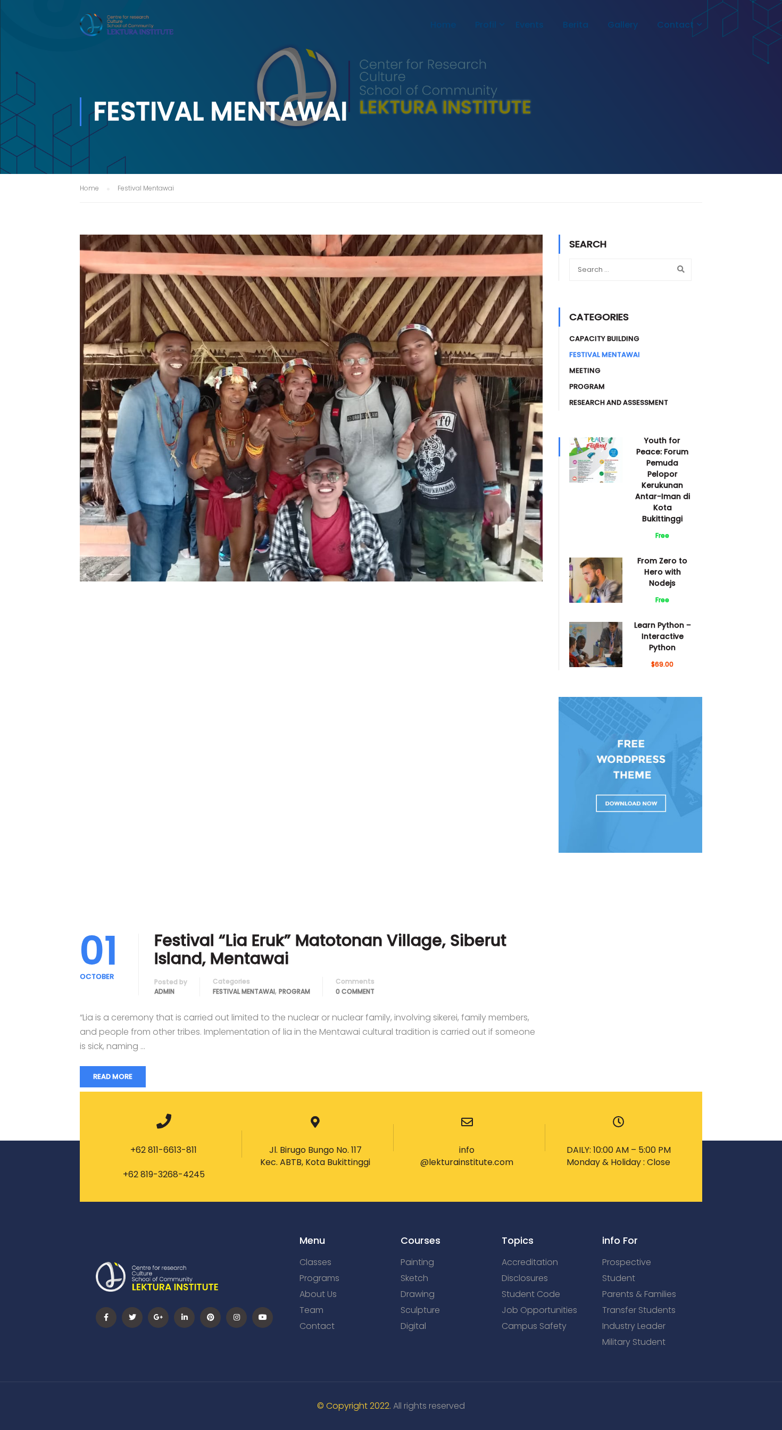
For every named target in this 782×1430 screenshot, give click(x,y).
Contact (675, 25)
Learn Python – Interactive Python (662, 636)
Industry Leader (633, 1326)
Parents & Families (639, 1294)
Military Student (633, 1342)
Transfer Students (639, 1310)
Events (529, 25)
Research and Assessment (618, 402)
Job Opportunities (539, 1310)
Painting (417, 1262)
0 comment (355, 991)
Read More (112, 1076)
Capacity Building (604, 339)
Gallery (623, 25)
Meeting (585, 370)
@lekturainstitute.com (466, 1162)
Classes (315, 1262)
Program (294, 991)
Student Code (531, 1294)
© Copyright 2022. (354, 1406)
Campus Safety (534, 1326)
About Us (318, 1294)
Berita (575, 25)
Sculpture (420, 1310)
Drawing (418, 1294)
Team (311, 1310)
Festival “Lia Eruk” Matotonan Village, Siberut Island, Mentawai (330, 950)
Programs (319, 1278)
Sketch (414, 1278)
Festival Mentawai (244, 991)
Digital (413, 1326)
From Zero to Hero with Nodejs (662, 571)
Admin (164, 991)
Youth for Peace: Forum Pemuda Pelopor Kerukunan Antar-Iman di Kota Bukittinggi (662, 479)
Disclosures (525, 1278)
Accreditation (530, 1262)
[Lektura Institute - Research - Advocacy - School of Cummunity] (126, 30)
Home (443, 25)
